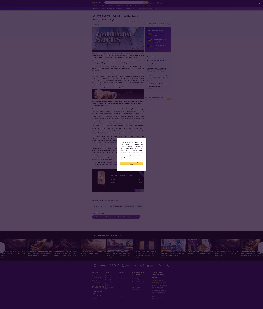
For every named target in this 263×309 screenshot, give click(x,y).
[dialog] (131, 154)
